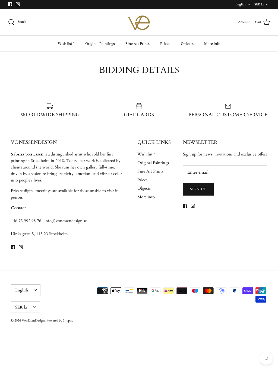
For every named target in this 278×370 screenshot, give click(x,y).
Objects (187, 43)
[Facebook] (10, 4)
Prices (165, 43)
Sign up (198, 189)
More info (212, 43)
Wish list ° (66, 43)
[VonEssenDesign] (139, 22)
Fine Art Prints (137, 43)
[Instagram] (18, 4)
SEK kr (259, 4)
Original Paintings (100, 43)
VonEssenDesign (33, 320)
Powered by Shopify (59, 320)
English (240, 4)
